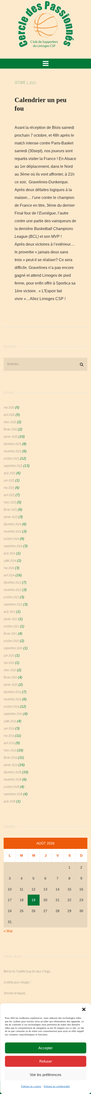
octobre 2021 (11, 626)
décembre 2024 (12, 524)
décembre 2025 (12, 444)
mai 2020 (9, 663)
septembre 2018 (13, 794)
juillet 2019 (10, 721)
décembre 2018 (12, 772)
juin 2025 (9, 480)
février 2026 (10, 429)
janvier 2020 (10, 684)
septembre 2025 (13, 466)
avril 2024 (9, 575)
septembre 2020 (13, 648)
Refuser (45, 1061)
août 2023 (9, 612)
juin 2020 (9, 655)
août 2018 (9, 801)
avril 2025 (9, 495)
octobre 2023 (11, 597)
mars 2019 (10, 750)
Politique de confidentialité (57, 1086)
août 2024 (9, 553)
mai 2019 (9, 736)
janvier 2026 (10, 436)
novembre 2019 (12, 699)
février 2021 (10, 633)
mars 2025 (10, 502)
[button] (83, 1009)
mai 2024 (9, 568)
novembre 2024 (12, 531)
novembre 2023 (12, 590)
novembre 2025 (12, 451)
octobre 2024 (11, 539)
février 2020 (10, 677)
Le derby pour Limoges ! (17, 982)
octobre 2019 (11, 706)
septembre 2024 (13, 546)
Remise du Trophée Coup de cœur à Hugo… (27, 971)
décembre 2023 (12, 582)
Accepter (45, 1048)
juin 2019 (9, 728)
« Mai (8, 931)
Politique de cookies (31, 1086)
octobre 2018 (11, 787)
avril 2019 (9, 743)
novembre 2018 (12, 779)
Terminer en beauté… (15, 993)
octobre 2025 (11, 458)
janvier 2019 (10, 765)
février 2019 (10, 757)
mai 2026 (9, 407)
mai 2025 (9, 487)
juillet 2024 (10, 560)
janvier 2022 (10, 619)
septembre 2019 (13, 714)
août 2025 (9, 473)
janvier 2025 (10, 517)
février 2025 (10, 509)
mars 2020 (10, 670)
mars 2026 (10, 422)
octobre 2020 (11, 641)
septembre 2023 (13, 604)
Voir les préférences (45, 1075)
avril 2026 (9, 415)
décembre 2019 (12, 692)
